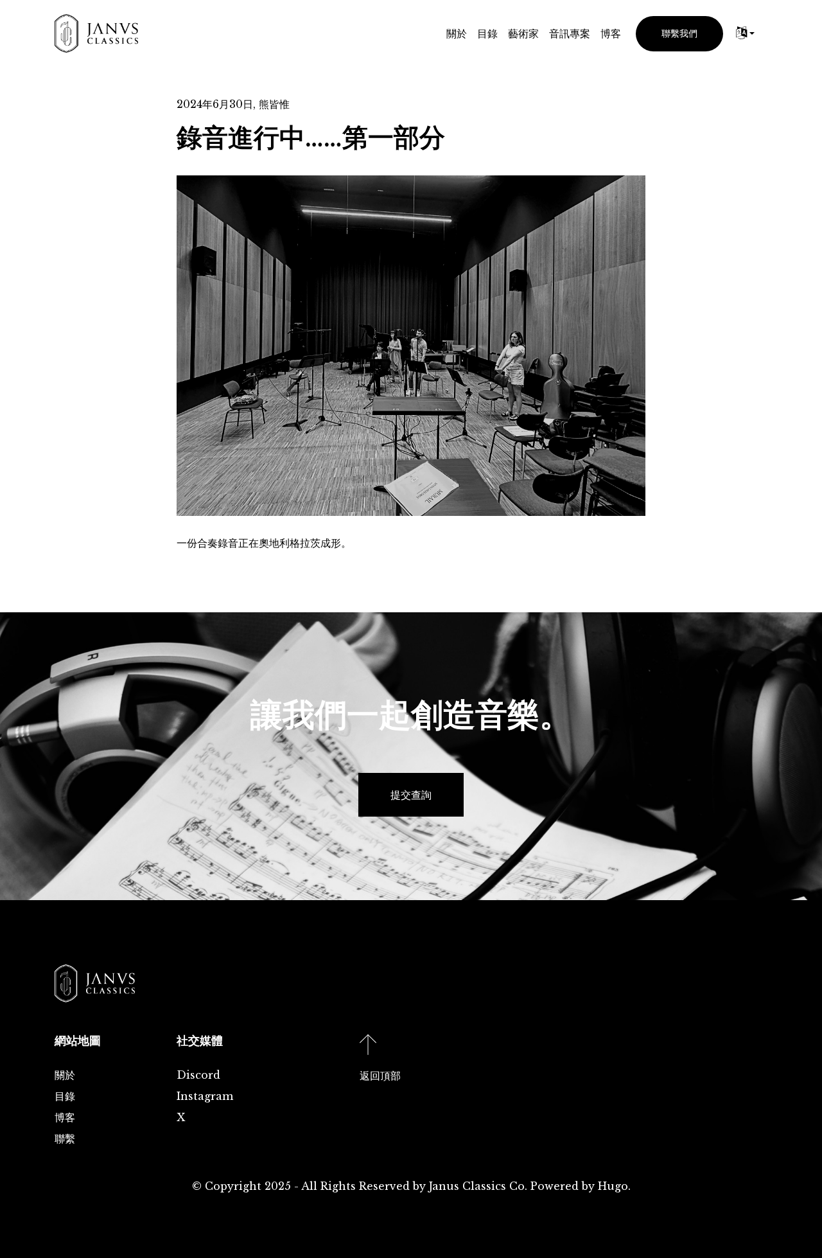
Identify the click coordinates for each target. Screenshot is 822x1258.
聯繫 (65, 1138)
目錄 (487, 33)
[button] (745, 33)
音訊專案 (569, 33)
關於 (456, 33)
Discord (198, 1074)
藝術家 (523, 33)
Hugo (613, 1186)
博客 (610, 33)
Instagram (205, 1096)
